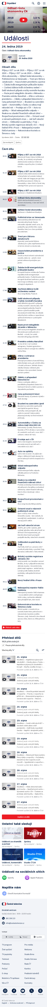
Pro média (28, 944)
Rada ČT (27, 964)
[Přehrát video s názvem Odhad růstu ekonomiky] (23, 20)
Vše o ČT (5, 983)
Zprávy (18, 142)
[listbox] (23, 937)
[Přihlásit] (38, 3)
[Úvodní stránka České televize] (12, 904)
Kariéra (27, 968)
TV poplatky (7, 954)
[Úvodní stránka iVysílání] (9, 3)
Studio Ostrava (30, 959)
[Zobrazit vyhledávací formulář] (33, 3)
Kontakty (28, 983)
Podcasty (6, 964)
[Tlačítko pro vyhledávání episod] (37, 650)
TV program (7, 944)
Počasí (4, 968)
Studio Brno (29, 954)
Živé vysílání (7, 949)
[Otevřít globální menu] (44, 3)
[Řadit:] (43, 650)
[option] (9, 937)
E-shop (5, 973)
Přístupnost (30, 1003)
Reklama (28, 949)
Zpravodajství (8, 142)
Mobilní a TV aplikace (10, 978)
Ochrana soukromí (16, 1003)
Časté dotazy (29, 978)
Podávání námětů (31, 973)
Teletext (5, 959)
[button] (23, 20)
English (4, 1003)
